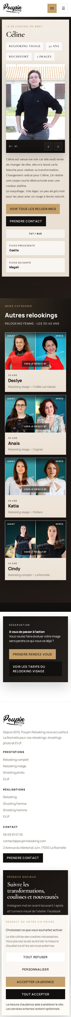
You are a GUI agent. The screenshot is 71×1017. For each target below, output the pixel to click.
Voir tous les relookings (33, 209)
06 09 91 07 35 (13, 834)
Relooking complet (16, 759)
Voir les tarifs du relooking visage (29, 669)
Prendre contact (26, 221)
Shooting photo (13, 772)
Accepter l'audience (35, 982)
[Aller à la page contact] (52, 8)
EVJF (6, 779)
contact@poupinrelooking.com (24, 841)
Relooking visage (14, 766)
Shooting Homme (15, 810)
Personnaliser (35, 969)
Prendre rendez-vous (32, 654)
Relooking (10, 797)
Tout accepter (35, 994)
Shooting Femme (15, 803)
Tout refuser (35, 957)
